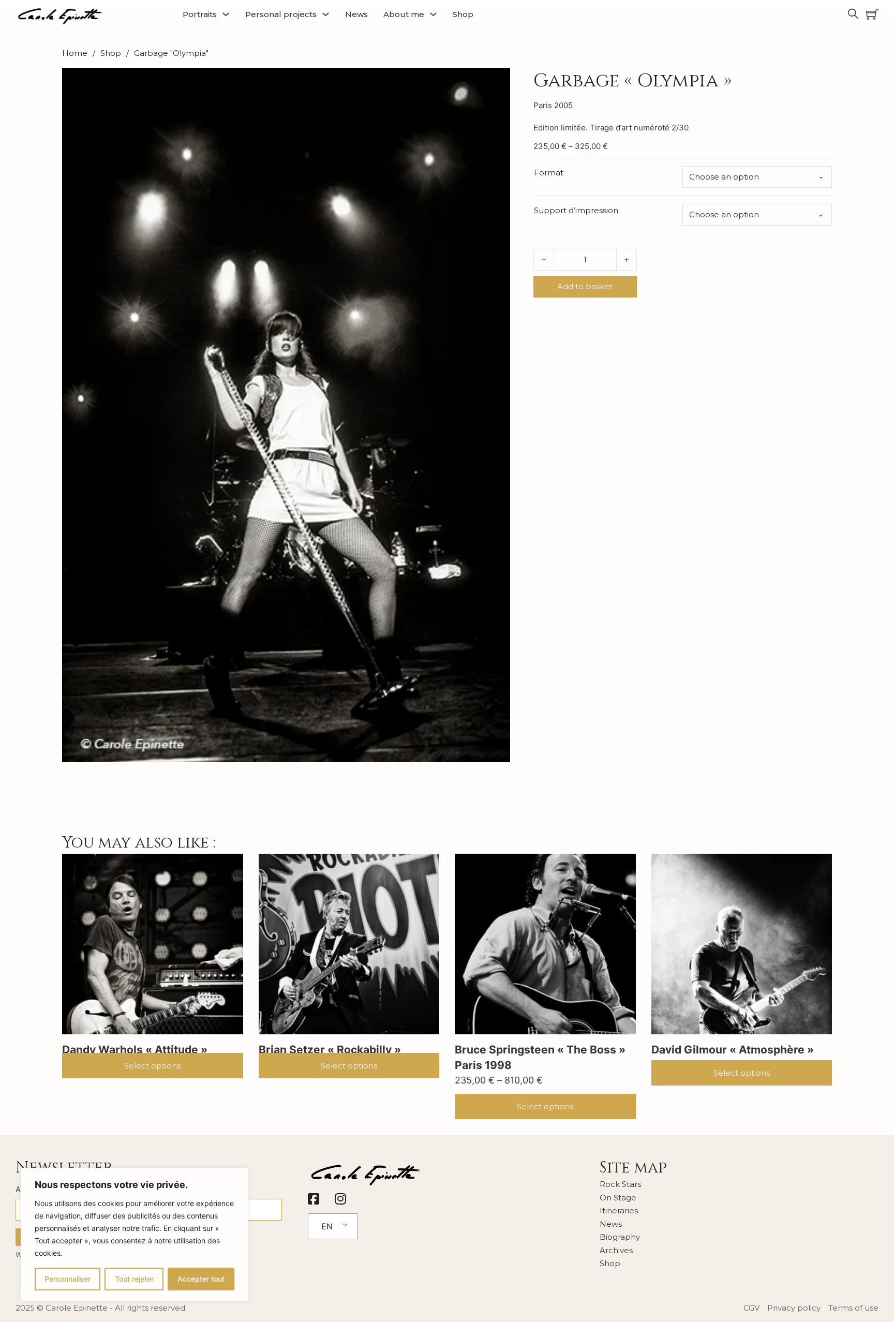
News (356, 14)
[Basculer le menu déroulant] (226, 14)
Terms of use (853, 1308)
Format (548, 172)
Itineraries (619, 1210)
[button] (496, 82)
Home (74, 53)
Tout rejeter (134, 1278)
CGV (751, 1308)
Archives (616, 1250)
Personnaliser (67, 1278)
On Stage (618, 1197)
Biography (620, 1237)
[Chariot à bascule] (872, 14)
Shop (463, 14)
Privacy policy (794, 1308)
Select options (152, 1066)
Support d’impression (576, 210)
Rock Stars (620, 1184)
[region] (134, 1234)
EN (327, 1226)
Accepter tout (201, 1278)
